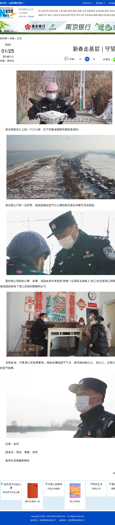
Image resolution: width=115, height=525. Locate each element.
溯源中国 (102, 14)
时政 (56, 10)
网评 (75, 10)
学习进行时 (43, 10)
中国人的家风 (53, 488)
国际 (65, 10)
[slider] (101, 121)
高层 (51, 10)
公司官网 (23, 12)
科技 (111, 10)
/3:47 (29, 121)
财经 (70, 10)
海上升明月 (75, 501)
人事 (60, 10)
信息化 (64, 14)
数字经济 (71, 14)
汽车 (45, 14)
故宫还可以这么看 (11, 492)
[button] (19, 120)
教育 (107, 10)
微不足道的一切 (32, 501)
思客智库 (91, 10)
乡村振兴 (89, 14)
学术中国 (80, 14)
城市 (109, 14)
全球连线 (100, 10)
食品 (49, 14)
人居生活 (56, 14)
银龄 (95, 14)
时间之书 (96, 488)
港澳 (79, 10)
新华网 (3, 38)
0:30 (25, 121)
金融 (40, 14)
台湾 (84, 10)
